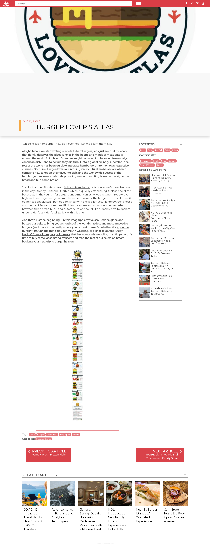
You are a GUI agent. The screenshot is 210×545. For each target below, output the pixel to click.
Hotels (156, 161)
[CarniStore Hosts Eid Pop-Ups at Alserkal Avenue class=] (175, 493)
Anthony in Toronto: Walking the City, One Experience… (163, 228)
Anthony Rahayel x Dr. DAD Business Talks (161, 253)
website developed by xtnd (105, 544)
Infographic (65, 434)
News (32, 434)
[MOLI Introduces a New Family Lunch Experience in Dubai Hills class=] (119, 493)
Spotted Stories (43, 439)
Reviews (172, 161)
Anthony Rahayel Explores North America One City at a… (162, 267)
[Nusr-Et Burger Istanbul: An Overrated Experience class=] (147, 493)
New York (158, 150)
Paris (150, 150)
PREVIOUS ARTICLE (49, 451)
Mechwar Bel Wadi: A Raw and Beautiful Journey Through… (163, 178)
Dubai (167, 150)
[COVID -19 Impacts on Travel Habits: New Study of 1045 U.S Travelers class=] (34, 493)
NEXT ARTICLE (165, 451)
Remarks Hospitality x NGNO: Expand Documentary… (163, 203)
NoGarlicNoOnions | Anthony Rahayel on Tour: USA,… (162, 291)
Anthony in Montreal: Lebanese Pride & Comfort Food (163, 241)
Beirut (142, 150)
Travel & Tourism (147, 165)
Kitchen (160, 165)
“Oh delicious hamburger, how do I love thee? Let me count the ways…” (67, 143)
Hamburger (51, 434)
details (76, 434)
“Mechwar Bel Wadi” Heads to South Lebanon (162, 190)
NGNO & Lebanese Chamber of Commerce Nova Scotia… (161, 216)
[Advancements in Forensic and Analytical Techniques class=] (63, 493)
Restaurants (145, 161)
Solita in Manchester (77, 187)
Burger (40, 434)
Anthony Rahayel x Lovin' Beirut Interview (161, 279)
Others (175, 150)
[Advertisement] (105, 94)
